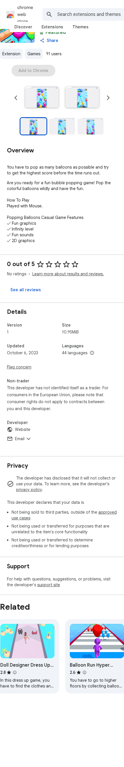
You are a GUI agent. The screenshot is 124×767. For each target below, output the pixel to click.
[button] (42, 97)
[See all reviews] (25, 290)
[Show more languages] (92, 353)
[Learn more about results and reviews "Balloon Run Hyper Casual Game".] (84, 672)
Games (33, 53)
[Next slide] (108, 98)
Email (20, 438)
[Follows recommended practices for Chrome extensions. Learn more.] (41, 32)
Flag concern (19, 367)
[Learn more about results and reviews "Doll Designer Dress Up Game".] (15, 672)
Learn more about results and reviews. (68, 273)
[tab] (23, 27)
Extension (11, 53)
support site (48, 584)
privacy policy (29, 489)
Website (22, 429)
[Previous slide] (16, 98)
